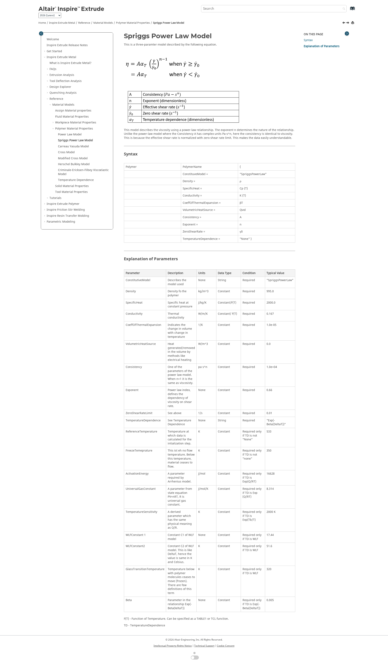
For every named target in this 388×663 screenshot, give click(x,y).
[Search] (343, 9)
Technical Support (204, 646)
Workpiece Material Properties (75, 122)
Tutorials (55, 198)
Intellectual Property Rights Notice (173, 646)
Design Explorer (60, 87)
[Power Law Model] (344, 23)
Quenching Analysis (63, 93)
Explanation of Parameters (322, 46)
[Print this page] (353, 23)
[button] (45, 39)
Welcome (53, 39)
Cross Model (66, 152)
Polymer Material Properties (133, 23)
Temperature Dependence (76, 180)
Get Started (54, 51)
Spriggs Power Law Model (168, 23)
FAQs (53, 69)
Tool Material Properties (71, 192)
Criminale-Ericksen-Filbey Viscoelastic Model (83, 172)
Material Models (103, 23)
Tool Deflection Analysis (66, 81)
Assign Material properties (73, 110)
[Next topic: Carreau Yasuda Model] (348, 23)
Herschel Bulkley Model (74, 164)
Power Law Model (70, 134)
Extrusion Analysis (62, 75)
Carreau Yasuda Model (73, 146)
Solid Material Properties (72, 186)
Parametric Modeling (61, 222)
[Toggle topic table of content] (347, 33)
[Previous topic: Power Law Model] (344, 23)
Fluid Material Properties (72, 117)
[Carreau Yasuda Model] (348, 23)
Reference (84, 23)
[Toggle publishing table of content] (41, 33)
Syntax (308, 40)
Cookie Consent (225, 646)
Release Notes (67, 45)
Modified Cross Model (73, 158)
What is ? (70, 63)
